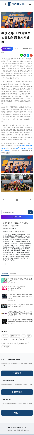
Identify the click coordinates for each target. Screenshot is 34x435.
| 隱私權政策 (19, 430)
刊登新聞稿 (17, 373)
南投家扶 (23, 339)
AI (23, 336)
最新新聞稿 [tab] (13, 273)
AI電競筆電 (6, 347)
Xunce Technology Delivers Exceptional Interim (16, 288)
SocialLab (14, 339)
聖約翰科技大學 (15, 336)
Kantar (5, 336)
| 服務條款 (13, 430)
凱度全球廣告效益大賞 (9, 343)
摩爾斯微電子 (23, 343)
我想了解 (17, 413)
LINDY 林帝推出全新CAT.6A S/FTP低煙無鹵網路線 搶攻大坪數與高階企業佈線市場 (20, 321)
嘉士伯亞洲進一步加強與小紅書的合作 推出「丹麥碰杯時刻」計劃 (20, 305)
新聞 (25, 48)
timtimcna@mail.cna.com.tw (17, 231)
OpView (5, 339)
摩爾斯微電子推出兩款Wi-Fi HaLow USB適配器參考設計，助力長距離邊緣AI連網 (20, 313)
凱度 (28, 336)
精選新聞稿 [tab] (5, 273)
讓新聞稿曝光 (17, 392)
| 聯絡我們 (26, 430)
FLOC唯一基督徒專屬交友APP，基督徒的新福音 (20, 280)
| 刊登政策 (7, 430)
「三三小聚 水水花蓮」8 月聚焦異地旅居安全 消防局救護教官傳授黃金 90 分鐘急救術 (20, 296)
